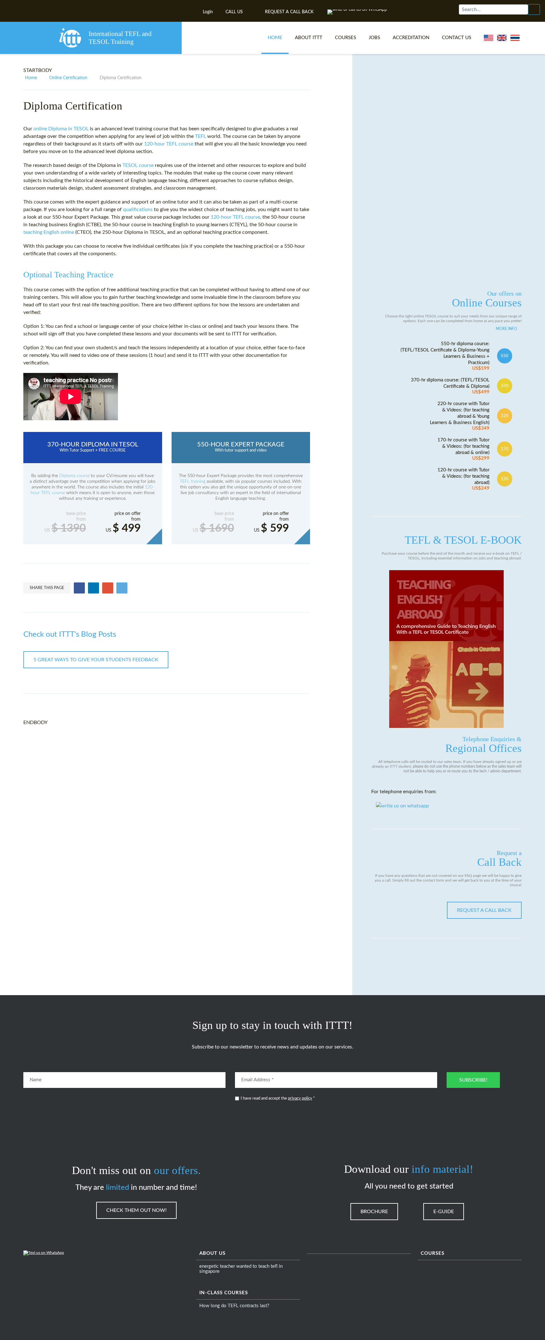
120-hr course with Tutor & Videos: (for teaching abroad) (463, 479)
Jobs (374, 37)
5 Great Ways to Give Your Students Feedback (95, 659)
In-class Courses (223, 1292)
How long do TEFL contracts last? (234, 1305)
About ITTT (308, 37)
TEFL (201, 136)
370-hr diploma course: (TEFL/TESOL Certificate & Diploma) (450, 386)
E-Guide (443, 1211)
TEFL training (193, 481)
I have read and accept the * (278, 1098)
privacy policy (300, 1098)
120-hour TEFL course (168, 143)
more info (506, 329)
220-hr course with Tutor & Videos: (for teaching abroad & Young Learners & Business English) (459, 416)
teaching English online (48, 232)
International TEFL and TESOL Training (120, 37)
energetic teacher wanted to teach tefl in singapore (241, 1269)
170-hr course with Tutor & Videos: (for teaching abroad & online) (463, 449)
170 (504, 449)
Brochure (374, 1211)
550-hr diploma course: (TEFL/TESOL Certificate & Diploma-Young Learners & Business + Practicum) (445, 356)
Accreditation (411, 37)
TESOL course (138, 165)
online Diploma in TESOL (61, 128)
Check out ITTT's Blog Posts (69, 634)
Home (275, 37)
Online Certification (68, 78)
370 (504, 386)
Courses (345, 37)
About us (212, 1253)
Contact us (456, 37)
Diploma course (74, 476)
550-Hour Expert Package (240, 446)
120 (504, 479)
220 (504, 416)
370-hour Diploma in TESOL (92, 446)
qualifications (138, 209)
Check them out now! (136, 1210)
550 (504, 356)
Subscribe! (473, 1080)
